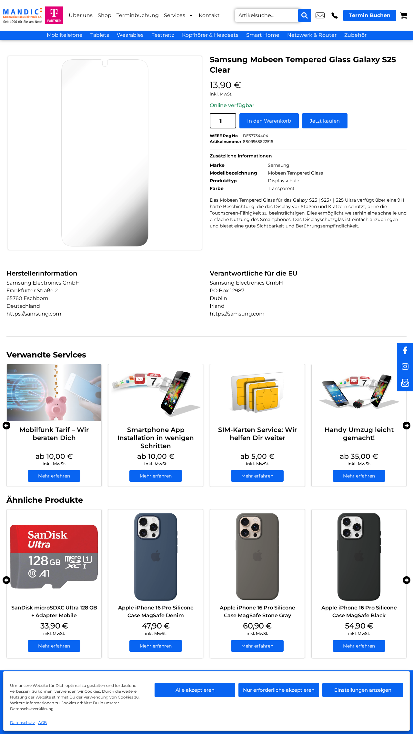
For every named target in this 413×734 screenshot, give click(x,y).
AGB (42, 722)
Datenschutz (22, 722)
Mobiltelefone (65, 35)
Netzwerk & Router (312, 35)
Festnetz (162, 35)
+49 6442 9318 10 (334, 15)
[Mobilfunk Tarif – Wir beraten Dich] (54, 392)
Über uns (81, 15)
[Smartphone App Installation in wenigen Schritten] (155, 392)
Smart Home (262, 35)
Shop (104, 15)
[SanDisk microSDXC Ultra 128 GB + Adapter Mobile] (54, 557)
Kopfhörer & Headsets (210, 35)
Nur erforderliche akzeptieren (279, 690)
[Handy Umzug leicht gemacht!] (359, 392)
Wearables (130, 35)
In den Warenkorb (269, 121)
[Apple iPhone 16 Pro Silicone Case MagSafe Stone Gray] (257, 557)
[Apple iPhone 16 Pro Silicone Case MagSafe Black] (359, 557)
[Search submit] (304, 15)
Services (174, 15)
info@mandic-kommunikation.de (320, 15)
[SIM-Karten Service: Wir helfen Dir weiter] (257, 392)
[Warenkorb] (403, 15)
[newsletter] (405, 383)
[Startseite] (22, 15)
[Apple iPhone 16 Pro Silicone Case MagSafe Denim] (156, 557)
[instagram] (405, 367)
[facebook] (405, 351)
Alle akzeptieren (195, 690)
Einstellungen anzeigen (362, 690)
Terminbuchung (137, 15)
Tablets (99, 35)
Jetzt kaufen (325, 121)
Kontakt (209, 15)
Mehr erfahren (54, 476)
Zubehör (355, 35)
